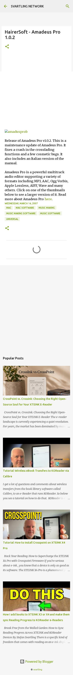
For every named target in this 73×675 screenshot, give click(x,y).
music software (50, 213)
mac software (25, 207)
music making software (21, 213)
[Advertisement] (36, 92)
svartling (37, 669)
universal (12, 219)
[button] (7, 46)
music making (47, 207)
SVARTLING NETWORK (27, 6)
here (48, 199)
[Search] (67, 6)
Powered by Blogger (39, 661)
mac (8, 207)
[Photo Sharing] (16, 132)
